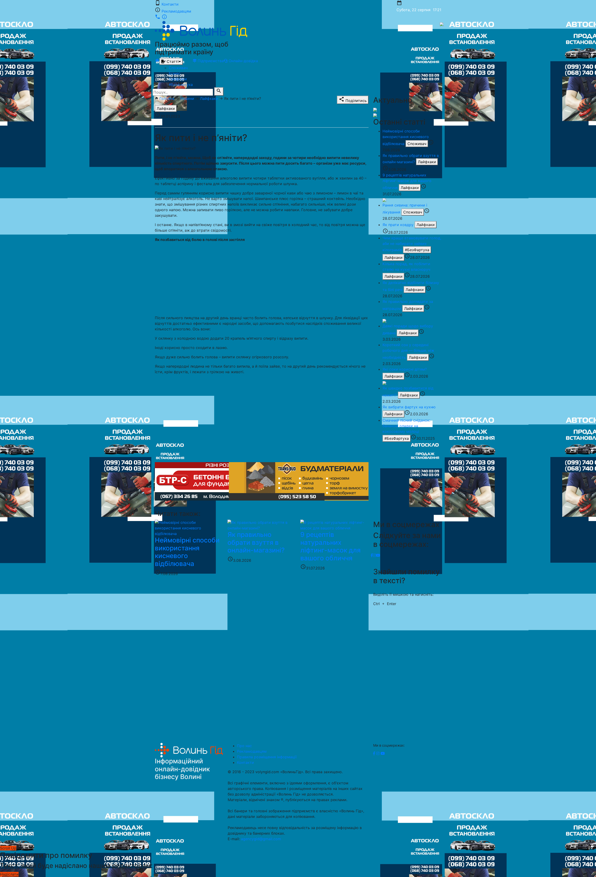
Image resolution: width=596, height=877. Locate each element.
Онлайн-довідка (242, 60)
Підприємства (210, 60)
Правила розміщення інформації (267, 757)
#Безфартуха (181, 84)
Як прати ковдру (398, 224)
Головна (166, 98)
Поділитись (353, 99)
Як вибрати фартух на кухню (409, 407)
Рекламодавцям (176, 11)
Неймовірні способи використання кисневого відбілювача (406, 137)
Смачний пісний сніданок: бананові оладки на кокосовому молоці (406, 426)
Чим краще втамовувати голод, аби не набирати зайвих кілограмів (412, 244)
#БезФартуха (417, 249)
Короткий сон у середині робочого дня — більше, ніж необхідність (408, 351)
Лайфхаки (178, 79)
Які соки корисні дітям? (405, 369)
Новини (187, 98)
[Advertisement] (262, 278)
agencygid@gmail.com (261, 838)
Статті (172, 61)
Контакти (170, 4)
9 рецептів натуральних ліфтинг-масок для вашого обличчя (407, 181)
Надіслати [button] (9, 874)
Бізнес (174, 73)
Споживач (178, 67)
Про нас (244, 745)
